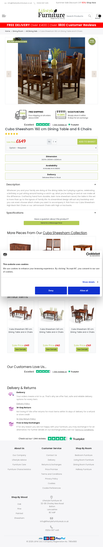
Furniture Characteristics (19, 469)
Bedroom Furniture (83, 455)
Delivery (51, 460)
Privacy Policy (51, 478)
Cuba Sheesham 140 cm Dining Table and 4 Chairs (51, 330)
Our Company (19, 455)
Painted (19, 513)
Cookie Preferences (51, 488)
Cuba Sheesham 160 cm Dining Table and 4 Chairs (21, 330)
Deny (51, 290)
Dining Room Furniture (83, 464)
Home (7, 31)
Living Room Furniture (84, 460)
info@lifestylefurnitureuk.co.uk (20, 3)
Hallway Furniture (84, 469)
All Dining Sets (31, 31)
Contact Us (51, 455)
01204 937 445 (42, 3)
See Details (20, 349)
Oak (19, 504)
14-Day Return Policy (26, 419)
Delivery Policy (23, 403)
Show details (88, 282)
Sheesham (19, 518)
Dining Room (18, 31)
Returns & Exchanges (51, 464)
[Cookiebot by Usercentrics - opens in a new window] (88, 255)
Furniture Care (19, 464)
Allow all (84, 290)
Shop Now (91, 2)
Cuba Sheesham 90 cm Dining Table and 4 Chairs (82, 330)
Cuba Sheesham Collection (65, 233)
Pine (19, 508)
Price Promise (51, 469)
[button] (8, 74)
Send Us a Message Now (51, 223)
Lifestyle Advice (19, 460)
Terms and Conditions (51, 474)
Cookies (51, 483)
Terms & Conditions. (84, 429)
